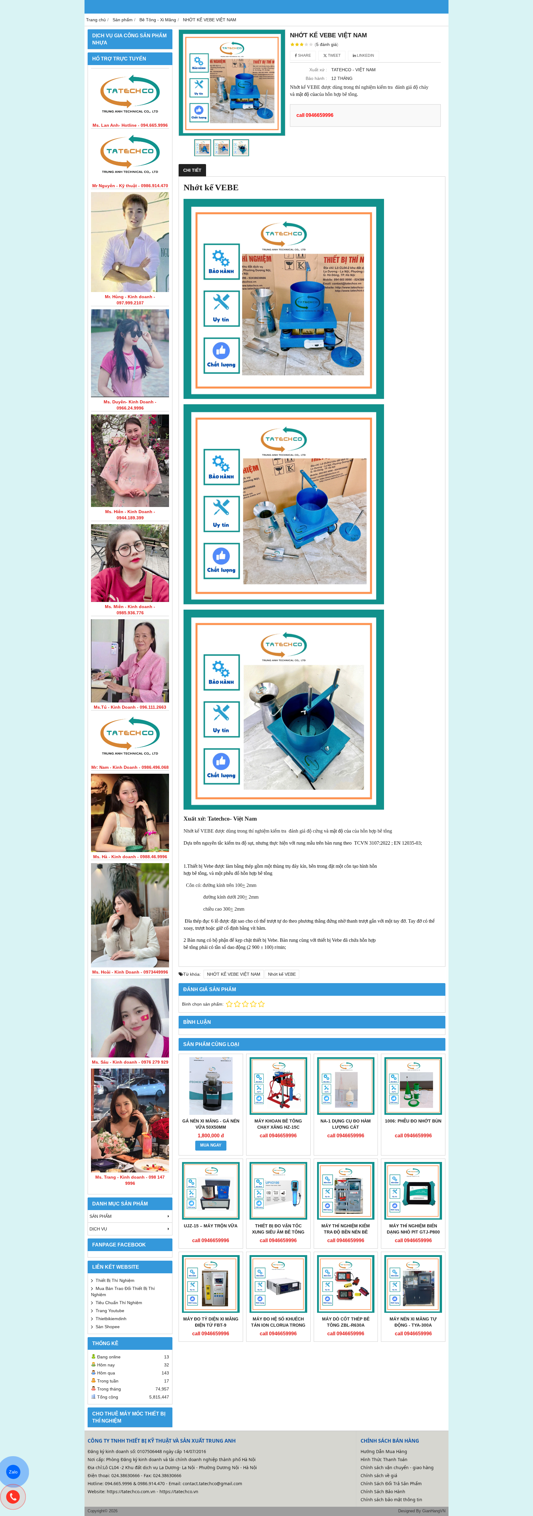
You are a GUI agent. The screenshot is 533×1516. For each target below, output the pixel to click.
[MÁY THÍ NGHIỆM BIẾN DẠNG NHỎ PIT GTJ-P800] (413, 1191)
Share (304, 55)
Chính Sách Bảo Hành (383, 1491)
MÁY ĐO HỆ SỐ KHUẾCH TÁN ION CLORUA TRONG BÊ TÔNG (278, 1325)
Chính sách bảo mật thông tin (391, 1499)
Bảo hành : (316, 78)
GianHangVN (433, 1511)
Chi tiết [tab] (192, 170)
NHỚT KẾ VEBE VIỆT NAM (233, 974)
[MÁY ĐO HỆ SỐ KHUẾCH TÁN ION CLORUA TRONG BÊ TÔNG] (278, 1284)
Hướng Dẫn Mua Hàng (384, 1451)
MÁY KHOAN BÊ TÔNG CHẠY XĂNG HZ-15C (278, 1124)
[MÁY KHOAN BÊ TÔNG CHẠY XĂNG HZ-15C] (278, 1086)
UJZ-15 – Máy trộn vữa (211, 1225)
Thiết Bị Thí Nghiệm (115, 1280)
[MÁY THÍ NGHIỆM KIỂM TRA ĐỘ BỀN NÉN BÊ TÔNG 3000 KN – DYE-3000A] (346, 1191)
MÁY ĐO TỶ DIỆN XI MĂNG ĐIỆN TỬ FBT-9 (210, 1322)
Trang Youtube (110, 1310)
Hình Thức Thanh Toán (384, 1459)
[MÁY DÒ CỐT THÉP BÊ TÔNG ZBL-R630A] (346, 1284)
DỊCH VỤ (98, 1228)
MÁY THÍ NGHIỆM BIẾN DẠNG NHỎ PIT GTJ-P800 (413, 1228)
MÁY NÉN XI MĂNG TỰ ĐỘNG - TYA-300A (413, 1322)
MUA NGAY (210, 1145)
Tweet (334, 55)
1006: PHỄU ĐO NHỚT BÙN (413, 1120)
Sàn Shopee (108, 1326)
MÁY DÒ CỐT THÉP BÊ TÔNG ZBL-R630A (346, 1322)
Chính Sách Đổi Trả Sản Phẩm (391, 1483)
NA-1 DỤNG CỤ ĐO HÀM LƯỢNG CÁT (345, 1124)
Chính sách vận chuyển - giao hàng (397, 1467)
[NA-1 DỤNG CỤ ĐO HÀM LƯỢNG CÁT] (346, 1086)
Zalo (13, 1471)
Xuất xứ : (318, 69)
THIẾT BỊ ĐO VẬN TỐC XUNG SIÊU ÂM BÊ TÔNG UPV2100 (278, 1232)
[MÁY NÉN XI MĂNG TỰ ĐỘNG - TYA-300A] (413, 1284)
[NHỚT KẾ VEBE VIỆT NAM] (232, 83)
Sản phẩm (100, 1216)
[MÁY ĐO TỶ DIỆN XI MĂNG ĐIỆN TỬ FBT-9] (211, 1284)
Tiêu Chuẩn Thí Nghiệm (119, 1302)
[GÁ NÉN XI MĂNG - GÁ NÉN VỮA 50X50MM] (211, 1086)
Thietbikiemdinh (111, 1318)
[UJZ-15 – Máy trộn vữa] (211, 1191)
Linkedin (365, 55)
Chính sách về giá (379, 1475)
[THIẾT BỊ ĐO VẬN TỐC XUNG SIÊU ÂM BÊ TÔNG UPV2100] (278, 1191)
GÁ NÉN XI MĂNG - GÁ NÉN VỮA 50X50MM (210, 1124)
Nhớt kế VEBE (282, 974)
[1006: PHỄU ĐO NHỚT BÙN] (413, 1086)
